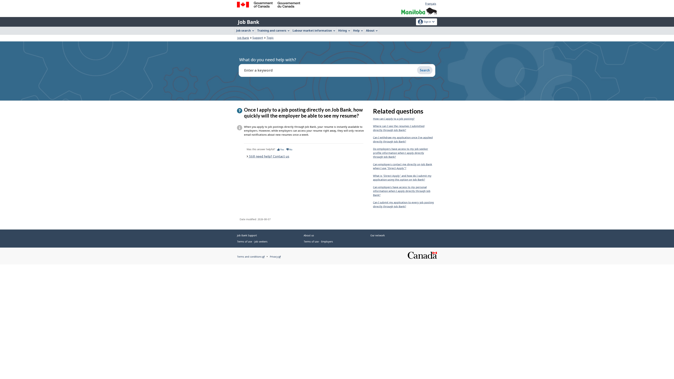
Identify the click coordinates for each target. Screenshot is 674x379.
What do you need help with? (267, 59)
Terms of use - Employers (318, 241)
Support (257, 38)
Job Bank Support (247, 235)
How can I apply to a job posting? (394, 118)
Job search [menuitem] (243, 30)
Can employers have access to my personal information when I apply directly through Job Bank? (401, 191)
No (290, 149)
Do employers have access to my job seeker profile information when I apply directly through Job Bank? (400, 152)
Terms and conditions (251, 256)
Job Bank (248, 22)
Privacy (275, 256)
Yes (282, 149)
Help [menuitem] (356, 30)
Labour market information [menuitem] (312, 30)
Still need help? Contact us (268, 156)
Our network (377, 235)
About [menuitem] (370, 30)
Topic (270, 38)
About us (309, 235)
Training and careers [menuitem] (271, 30)
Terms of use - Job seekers (252, 241)
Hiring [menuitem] (342, 30)
